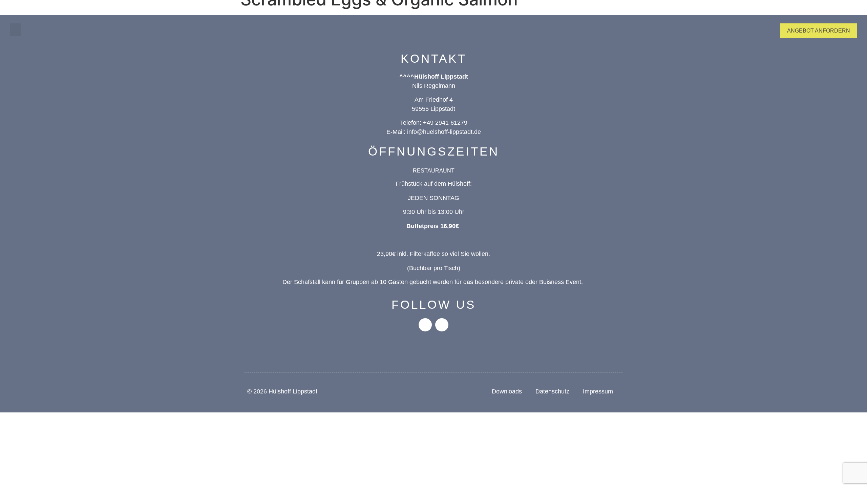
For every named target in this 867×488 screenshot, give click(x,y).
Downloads (507, 391)
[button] (15, 29)
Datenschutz (552, 391)
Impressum (598, 391)
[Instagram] (441, 324)
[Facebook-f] (425, 324)
